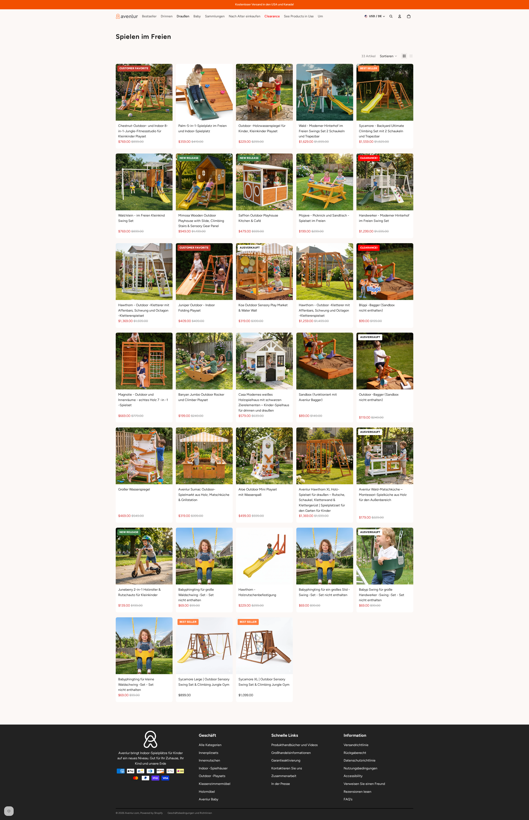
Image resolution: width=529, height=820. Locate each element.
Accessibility (353, 776)
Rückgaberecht (355, 753)
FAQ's (348, 799)
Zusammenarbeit (283, 776)
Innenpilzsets (208, 753)
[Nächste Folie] (166, 92)
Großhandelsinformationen (291, 753)
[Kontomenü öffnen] (399, 16)
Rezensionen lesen (357, 792)
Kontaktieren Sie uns (286, 768)
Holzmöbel (207, 792)
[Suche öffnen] (391, 16)
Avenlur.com (132, 813)
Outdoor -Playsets (212, 776)
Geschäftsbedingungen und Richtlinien (190, 813)
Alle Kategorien (210, 745)
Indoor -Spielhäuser (213, 768)
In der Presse (280, 784)
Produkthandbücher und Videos (294, 745)
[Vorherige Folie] (122, 92)
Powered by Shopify (151, 813)
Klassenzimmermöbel (214, 784)
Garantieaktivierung (285, 760)
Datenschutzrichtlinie (359, 760)
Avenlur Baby (208, 799)
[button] (388, 56)
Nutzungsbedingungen (360, 768)
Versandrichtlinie (356, 745)
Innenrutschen (209, 760)
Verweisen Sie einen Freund (364, 784)
